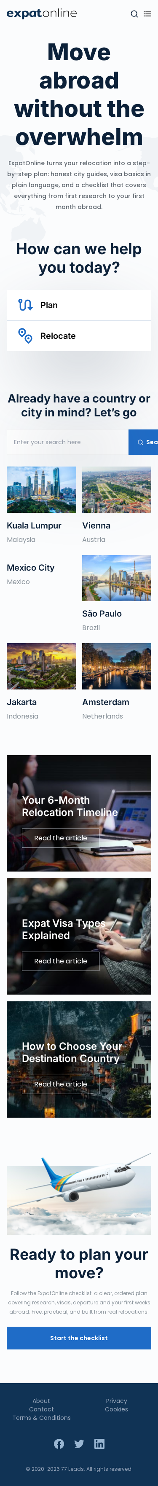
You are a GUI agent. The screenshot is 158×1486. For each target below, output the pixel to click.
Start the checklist (79, 1338)
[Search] (134, 14)
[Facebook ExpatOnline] (59, 1444)
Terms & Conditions (41, 1418)
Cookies (116, 1409)
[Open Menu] (147, 14)
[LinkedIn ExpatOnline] (99, 1444)
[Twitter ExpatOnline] (79, 1444)
